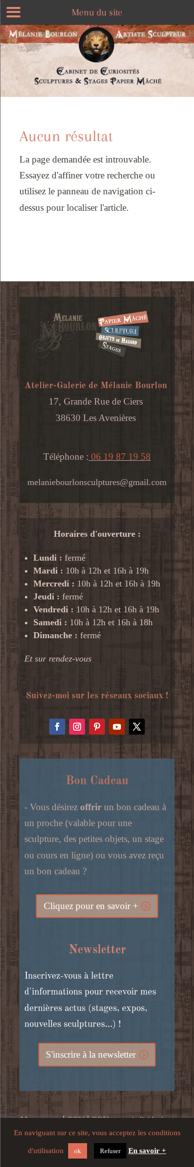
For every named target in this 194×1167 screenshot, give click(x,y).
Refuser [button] (110, 1151)
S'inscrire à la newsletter (91, 1054)
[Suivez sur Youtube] (117, 727)
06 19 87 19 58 (120, 456)
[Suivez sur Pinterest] (97, 727)
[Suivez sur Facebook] (57, 727)
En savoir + (147, 1151)
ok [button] (77, 1151)
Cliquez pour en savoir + (91, 906)
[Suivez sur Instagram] (77, 727)
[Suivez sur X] (137, 727)
